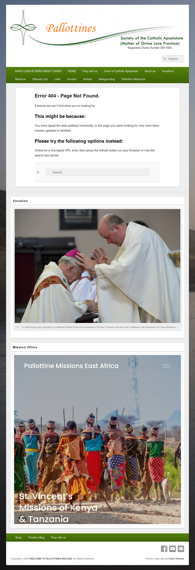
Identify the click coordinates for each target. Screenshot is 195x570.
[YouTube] (172, 549)
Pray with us (90, 71)
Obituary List (40, 79)
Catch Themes (176, 558)
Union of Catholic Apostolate (121, 71)
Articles (87, 79)
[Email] (181, 549)
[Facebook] (164, 549)
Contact (72, 79)
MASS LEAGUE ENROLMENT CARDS (38, 71)
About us (150, 71)
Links (57, 79)
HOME (72, 71)
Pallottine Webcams (133, 79)
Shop (18, 537)
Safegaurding (107, 79)
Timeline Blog (36, 537)
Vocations (168, 71)
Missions (20, 79)
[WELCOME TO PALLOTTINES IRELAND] (97, 49)
